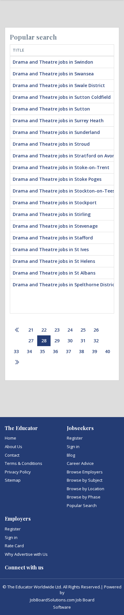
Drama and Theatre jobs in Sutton (51, 109)
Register (75, 438)
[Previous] (17, 330)
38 (81, 351)
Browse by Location (85, 488)
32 (96, 341)
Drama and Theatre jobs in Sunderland (56, 132)
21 (30, 330)
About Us (13, 446)
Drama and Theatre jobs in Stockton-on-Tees (64, 191)
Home (10, 438)
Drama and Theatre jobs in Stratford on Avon (64, 156)
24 (69, 330)
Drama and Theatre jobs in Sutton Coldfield (62, 97)
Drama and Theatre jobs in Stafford (53, 238)
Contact (12, 455)
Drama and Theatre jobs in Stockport (55, 203)
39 (94, 351)
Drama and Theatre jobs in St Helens (54, 261)
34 (29, 351)
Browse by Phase (83, 497)
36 (55, 351)
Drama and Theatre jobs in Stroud (51, 144)
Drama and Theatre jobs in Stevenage (55, 226)
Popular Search (82, 505)
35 (42, 351)
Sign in (73, 446)
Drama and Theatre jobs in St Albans (54, 273)
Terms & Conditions (23, 463)
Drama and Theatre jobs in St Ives (51, 249)
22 (43, 330)
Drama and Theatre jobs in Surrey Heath (58, 120)
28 (43, 341)
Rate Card (14, 545)
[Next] (17, 362)
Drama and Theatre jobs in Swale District (59, 85)
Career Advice (80, 463)
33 (16, 351)
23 (56, 330)
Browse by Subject (84, 480)
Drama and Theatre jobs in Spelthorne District (65, 285)
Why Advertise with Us (26, 554)
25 (83, 330)
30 (69, 341)
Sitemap (13, 480)
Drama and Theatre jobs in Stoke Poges (57, 179)
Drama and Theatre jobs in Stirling (52, 214)
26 (96, 330)
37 (68, 351)
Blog (71, 455)
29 (56, 341)
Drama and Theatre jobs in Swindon (53, 62)
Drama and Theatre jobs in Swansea (53, 74)
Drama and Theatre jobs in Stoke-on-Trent (61, 167)
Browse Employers (85, 472)
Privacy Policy (18, 472)
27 (30, 341)
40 (107, 351)
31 (83, 341)
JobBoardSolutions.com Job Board (62, 600)
